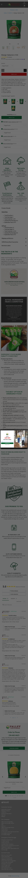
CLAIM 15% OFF (7, 443)
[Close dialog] (26, 431)
